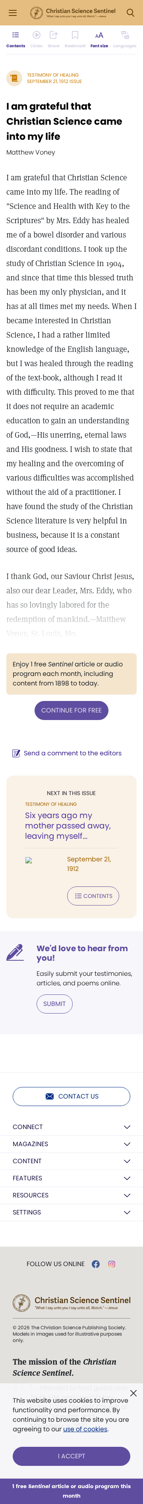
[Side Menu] (12, 13)
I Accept (71, 1456)
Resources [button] (30, 1195)
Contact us (78, 1096)
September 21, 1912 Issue (54, 81)
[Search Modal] (130, 13)
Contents (97, 896)
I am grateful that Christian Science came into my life (64, 121)
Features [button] (27, 1178)
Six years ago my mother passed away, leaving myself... (68, 826)
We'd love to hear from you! (82, 953)
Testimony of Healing (53, 74)
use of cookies (85, 1429)
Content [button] (27, 1161)
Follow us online (56, 1264)
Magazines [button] (30, 1144)
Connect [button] (28, 1126)
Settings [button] (27, 1212)
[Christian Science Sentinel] (72, 13)
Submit (54, 1003)
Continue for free (71, 710)
